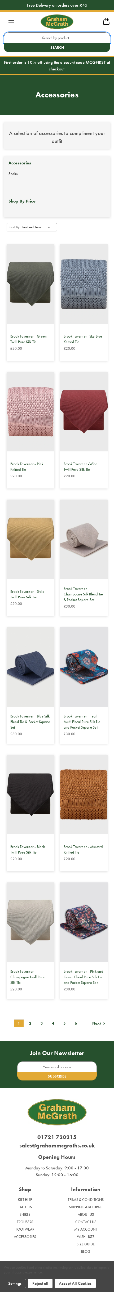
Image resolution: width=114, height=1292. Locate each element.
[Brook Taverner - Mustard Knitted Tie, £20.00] (84, 794)
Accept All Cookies (75, 1283)
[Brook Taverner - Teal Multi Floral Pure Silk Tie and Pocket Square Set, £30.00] (84, 667)
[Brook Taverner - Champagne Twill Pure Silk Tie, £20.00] (30, 922)
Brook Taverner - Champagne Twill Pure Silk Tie (27, 977)
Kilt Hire (25, 1199)
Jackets (25, 1207)
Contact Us (85, 1221)
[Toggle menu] (11, 22)
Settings (14, 1283)
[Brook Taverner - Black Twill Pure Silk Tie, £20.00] (30, 794)
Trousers (25, 1221)
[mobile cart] (106, 23)
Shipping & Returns (85, 1207)
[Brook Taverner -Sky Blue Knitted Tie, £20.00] (84, 284)
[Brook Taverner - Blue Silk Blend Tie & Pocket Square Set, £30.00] (30, 667)
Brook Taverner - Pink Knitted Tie (26, 466)
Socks (12, 173)
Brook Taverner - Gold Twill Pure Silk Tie (27, 594)
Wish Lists (85, 1236)
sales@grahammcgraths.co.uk (57, 1145)
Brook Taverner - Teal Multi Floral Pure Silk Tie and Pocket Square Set (82, 722)
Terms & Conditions (86, 1199)
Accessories (25, 1236)
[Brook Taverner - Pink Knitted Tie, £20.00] (30, 411)
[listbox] (37, 227)
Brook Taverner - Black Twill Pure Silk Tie (27, 849)
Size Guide (86, 1244)
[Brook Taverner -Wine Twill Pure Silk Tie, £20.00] (84, 411)
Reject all (40, 1283)
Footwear (25, 1229)
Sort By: (15, 227)
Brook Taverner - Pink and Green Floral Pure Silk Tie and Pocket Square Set (83, 977)
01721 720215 (57, 1137)
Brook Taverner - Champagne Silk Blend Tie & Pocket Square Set (83, 594)
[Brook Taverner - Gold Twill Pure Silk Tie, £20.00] (30, 539)
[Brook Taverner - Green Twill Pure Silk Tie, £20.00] (30, 284)
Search (57, 47)
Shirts (25, 1214)
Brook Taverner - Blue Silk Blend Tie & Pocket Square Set (30, 722)
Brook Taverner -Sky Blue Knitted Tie (83, 339)
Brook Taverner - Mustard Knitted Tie (83, 849)
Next (97, 1023)
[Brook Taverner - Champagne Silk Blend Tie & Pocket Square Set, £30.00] (84, 539)
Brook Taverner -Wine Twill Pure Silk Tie (81, 466)
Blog (85, 1251)
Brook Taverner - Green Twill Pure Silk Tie (28, 339)
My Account (85, 1229)
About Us (86, 1214)
